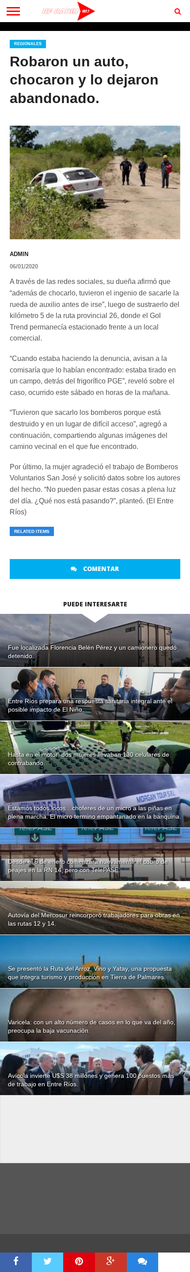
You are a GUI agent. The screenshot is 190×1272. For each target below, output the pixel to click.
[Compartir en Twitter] (48, 1262)
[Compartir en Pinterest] (79, 1262)
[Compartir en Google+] (111, 1262)
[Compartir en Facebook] (16, 1262)
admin (19, 254)
